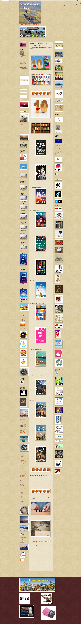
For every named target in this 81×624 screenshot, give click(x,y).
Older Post (51, 572)
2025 (21, 456)
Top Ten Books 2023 (34, 542)
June (22, 481)
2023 (21, 459)
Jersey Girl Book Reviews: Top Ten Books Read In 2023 (23, 462)
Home (22, 24)
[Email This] (46, 541)
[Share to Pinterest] (50, 541)
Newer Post (31, 572)
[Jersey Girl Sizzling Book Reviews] (55, 154)
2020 (21, 492)
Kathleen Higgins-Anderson (23, 56)
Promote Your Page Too (57, 148)
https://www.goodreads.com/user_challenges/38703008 (38, 479)
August (22, 479)
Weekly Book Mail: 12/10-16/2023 (23, 469)
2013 (21, 501)
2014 (21, 500)
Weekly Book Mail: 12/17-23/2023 (23, 467)
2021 (21, 491)
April (22, 484)
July (22, 480)
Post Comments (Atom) (35, 574)
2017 (21, 496)
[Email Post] (45, 541)
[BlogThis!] (47, 541)
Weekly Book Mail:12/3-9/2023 (23, 471)
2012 (21, 502)
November (22, 475)
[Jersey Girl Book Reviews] (55, 147)
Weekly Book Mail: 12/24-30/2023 (23, 465)
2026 (21, 455)
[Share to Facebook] (49, 541)
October (22, 476)
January (22, 488)
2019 (21, 493)
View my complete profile (23, 73)
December (22, 460)
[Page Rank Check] (22, 542)
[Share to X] (48, 541)
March (22, 485)
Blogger (51, 622)
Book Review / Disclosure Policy (31, 24)
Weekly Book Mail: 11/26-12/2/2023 (23, 473)
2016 (21, 497)
